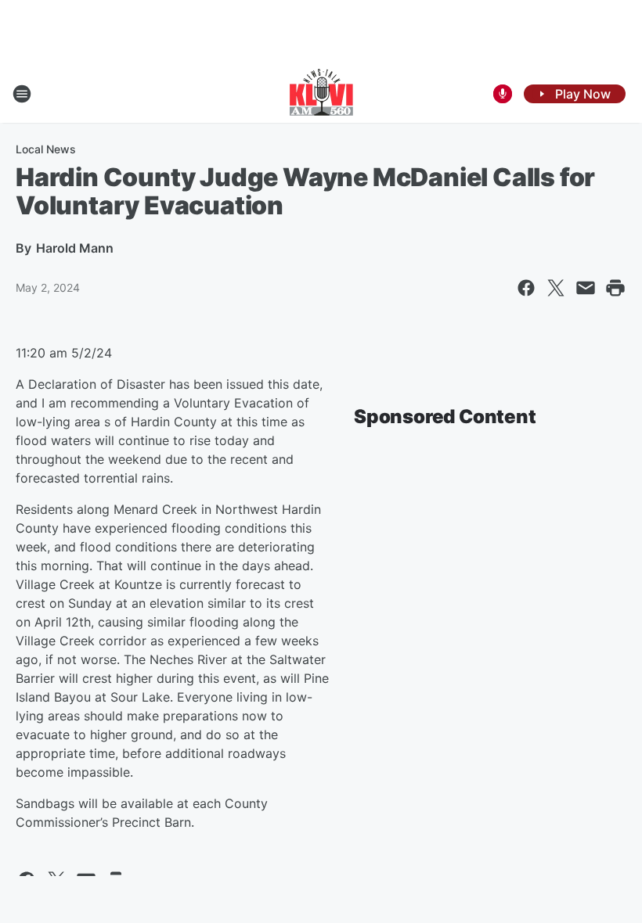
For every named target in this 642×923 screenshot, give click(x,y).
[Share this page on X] (556, 288)
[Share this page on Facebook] (526, 288)
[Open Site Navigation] (22, 93)
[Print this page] (615, 288)
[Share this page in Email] (586, 288)
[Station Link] (321, 94)
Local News (46, 149)
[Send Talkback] (502, 93)
